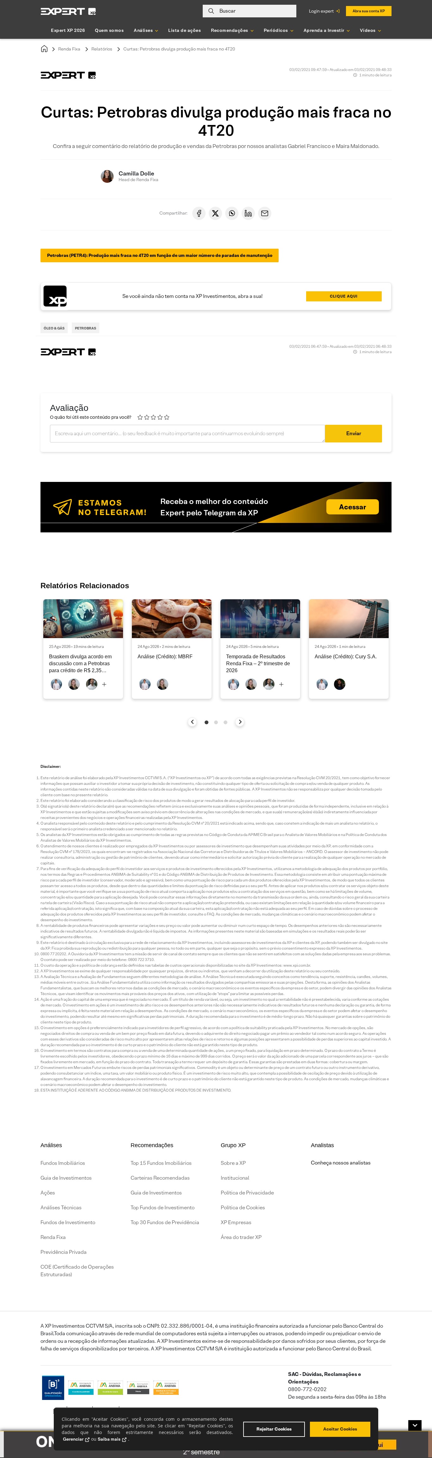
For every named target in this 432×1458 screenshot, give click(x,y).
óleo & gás (54, 328)
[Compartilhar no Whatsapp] (231, 213)
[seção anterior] (192, 721)
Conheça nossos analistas (341, 1162)
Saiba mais (109, 1439)
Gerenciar (73, 1439)
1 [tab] (206, 722)
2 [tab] (216, 722)
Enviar (353, 433)
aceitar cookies (340, 1429)
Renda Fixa (69, 49)
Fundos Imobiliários (62, 1163)
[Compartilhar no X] (215, 213)
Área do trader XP (241, 1237)
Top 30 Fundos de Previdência (165, 1222)
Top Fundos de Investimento (162, 1207)
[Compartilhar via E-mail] (264, 213)
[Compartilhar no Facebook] (199, 213)
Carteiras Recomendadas (160, 1178)
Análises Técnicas (61, 1207)
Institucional (235, 1178)
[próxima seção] (239, 721)
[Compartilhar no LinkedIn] (248, 213)
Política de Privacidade (247, 1192)
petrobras (85, 328)
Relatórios (101, 49)
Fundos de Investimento (67, 1222)
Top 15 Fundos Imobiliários (161, 1163)
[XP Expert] (68, 11)
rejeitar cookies (274, 1429)
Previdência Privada (63, 1252)
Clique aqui (344, 296)
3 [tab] (225, 722)
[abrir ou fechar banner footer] (415, 1425)
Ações (47, 1192)
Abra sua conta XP (369, 11)
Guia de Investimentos (66, 1178)
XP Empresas (236, 1222)
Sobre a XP (233, 1163)
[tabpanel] (83, 649)
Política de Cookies (243, 1207)
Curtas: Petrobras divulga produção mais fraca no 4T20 (179, 49)
